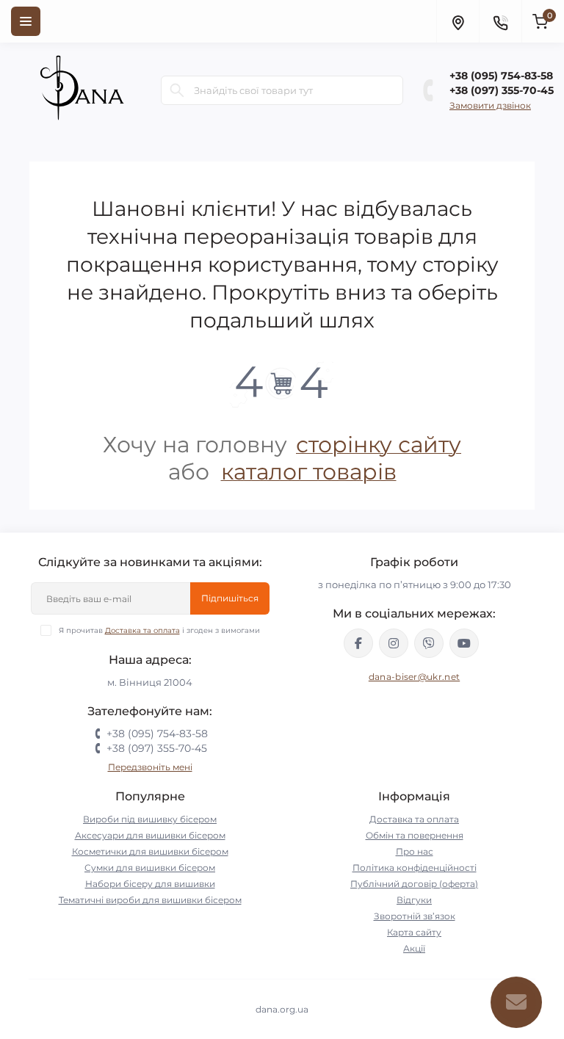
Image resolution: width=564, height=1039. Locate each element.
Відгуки (414, 899)
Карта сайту (414, 932)
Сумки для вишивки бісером (149, 867)
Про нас (414, 851)
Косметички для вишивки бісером (150, 851)
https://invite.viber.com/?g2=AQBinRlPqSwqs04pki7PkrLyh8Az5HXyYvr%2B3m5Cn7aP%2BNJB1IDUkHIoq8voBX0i (429, 643)
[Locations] (457, 21)
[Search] (177, 90)
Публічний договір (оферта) (414, 883)
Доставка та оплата (142, 630)
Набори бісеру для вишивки (150, 883)
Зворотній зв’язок (414, 916)
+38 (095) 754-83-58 (501, 75)
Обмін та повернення (414, 835)
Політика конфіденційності (414, 867)
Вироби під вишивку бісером (150, 819)
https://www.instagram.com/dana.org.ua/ (393, 643)
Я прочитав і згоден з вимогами (159, 630)
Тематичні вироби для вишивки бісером (150, 899)
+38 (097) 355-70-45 (501, 90)
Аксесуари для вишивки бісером (150, 835)
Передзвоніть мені (150, 766)
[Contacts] (500, 21)
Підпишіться (229, 598)
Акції (414, 948)
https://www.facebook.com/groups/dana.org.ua (358, 643)
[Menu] (25, 21)
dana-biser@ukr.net (414, 676)
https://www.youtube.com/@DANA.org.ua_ (464, 643)
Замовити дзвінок (490, 105)
